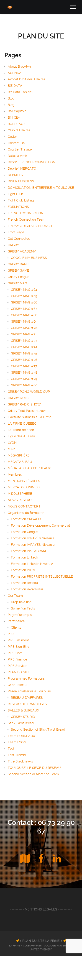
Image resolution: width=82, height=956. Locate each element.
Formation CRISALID (26, 519)
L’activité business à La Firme (29, 417)
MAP (11, 449)
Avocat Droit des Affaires (26, 79)
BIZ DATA (15, 85)
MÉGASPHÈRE (19, 455)
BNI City (14, 117)
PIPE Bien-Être (18, 646)
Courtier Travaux (20, 149)
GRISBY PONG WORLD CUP (29, 391)
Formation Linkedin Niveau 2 (32, 564)
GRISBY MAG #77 (24, 366)
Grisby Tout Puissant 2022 (27, 411)
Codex (12, 136)
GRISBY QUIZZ (19, 398)
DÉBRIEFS (15, 175)
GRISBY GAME (18, 270)
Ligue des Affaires (21, 436)
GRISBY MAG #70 (24, 328)
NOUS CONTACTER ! (24, 506)
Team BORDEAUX (21, 736)
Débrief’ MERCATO (22, 168)
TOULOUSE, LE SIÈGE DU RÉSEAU (34, 768)
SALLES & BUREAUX (23, 710)
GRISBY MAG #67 (24, 309)
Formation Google (24, 532)
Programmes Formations (26, 678)
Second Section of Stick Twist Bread (38, 729)
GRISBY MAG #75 (24, 353)
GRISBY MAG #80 (24, 385)
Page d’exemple (20, 615)
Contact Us (16, 143)
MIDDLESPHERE (20, 493)
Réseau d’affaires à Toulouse (29, 691)
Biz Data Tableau (20, 92)
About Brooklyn (19, 66)
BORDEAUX (17, 124)
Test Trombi (17, 755)
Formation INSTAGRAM (28, 551)
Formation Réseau (24, 583)
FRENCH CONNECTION (26, 213)
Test (11, 748)
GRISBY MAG (17, 283)
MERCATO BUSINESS (24, 487)
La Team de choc (21, 430)
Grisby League (18, 277)
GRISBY (13, 245)
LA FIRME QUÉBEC (22, 423)
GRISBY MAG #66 (24, 302)
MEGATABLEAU (20, 462)
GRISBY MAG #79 (24, 379)
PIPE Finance (17, 659)
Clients (16, 627)
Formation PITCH (23, 570)
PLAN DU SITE (19, 672)
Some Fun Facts (23, 608)
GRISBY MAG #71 (24, 334)
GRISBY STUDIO (23, 717)
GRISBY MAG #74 (24, 347)
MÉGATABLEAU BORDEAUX (29, 468)
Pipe (11, 634)
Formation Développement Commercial (40, 525)
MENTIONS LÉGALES (24, 481)
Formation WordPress (27, 589)
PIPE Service (17, 666)
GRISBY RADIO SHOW (24, 404)
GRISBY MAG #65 (24, 296)
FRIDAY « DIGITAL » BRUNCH (30, 226)
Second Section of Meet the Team (33, 774)
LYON (12, 442)
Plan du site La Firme (41, 941)
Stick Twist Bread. (21, 723)
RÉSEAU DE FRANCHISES (27, 704)
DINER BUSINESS (21, 181)
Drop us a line (21, 602)
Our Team (15, 595)
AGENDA (14, 73)
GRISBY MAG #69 (24, 321)
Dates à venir (17, 156)
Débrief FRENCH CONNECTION (31, 162)
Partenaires (16, 621)
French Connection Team (26, 219)
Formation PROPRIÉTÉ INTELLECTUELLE (42, 576)
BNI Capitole (17, 111)
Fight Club (15, 194)
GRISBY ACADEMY (22, 251)
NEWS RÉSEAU (20, 500)
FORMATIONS (18, 207)
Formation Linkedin (25, 557)
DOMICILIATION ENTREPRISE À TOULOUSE (41, 187)
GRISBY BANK (18, 264)
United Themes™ (41, 949)
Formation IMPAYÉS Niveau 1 (32, 538)
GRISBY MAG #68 (24, 315)
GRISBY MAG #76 (24, 360)
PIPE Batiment (18, 640)
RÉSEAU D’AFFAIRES (27, 697)
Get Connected (19, 238)
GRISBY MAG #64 (24, 289)
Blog (11, 98)
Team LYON (17, 742)
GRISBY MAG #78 (24, 372)
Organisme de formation (26, 513)
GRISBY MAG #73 (24, 340)
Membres (15, 474)
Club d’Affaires (19, 130)
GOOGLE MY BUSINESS (29, 258)
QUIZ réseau (17, 685)
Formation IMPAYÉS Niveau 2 (32, 544)
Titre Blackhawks (20, 761)
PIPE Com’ (15, 653)
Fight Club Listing (21, 200)
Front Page (16, 232)
